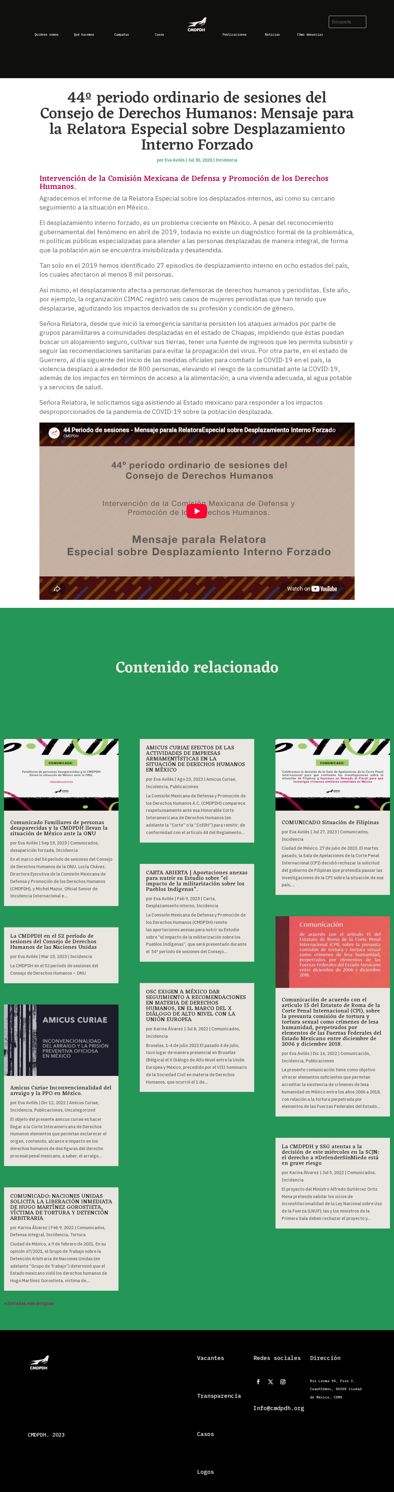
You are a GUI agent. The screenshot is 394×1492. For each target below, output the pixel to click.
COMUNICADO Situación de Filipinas (330, 823)
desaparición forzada (32, 850)
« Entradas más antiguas (29, 1303)
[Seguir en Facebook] (258, 1382)
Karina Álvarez (32, 1227)
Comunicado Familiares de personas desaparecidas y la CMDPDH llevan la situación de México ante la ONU (59, 828)
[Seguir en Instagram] (283, 1382)
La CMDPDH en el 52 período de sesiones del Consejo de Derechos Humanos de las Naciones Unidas (53, 941)
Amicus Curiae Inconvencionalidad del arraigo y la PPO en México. (60, 1090)
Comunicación (354, 1053)
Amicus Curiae (83, 1102)
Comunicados (84, 843)
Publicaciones (48, 1110)
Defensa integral (27, 1234)
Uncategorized (80, 1110)
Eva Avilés (175, 160)
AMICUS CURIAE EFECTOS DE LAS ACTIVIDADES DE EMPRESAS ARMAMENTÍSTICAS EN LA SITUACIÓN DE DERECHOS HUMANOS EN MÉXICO (195, 759)
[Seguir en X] (270, 1382)
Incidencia (226, 160)
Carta (209, 898)
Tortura (78, 1234)
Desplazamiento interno (170, 905)
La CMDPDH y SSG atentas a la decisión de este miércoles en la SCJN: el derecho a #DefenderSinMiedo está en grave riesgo (330, 1155)
